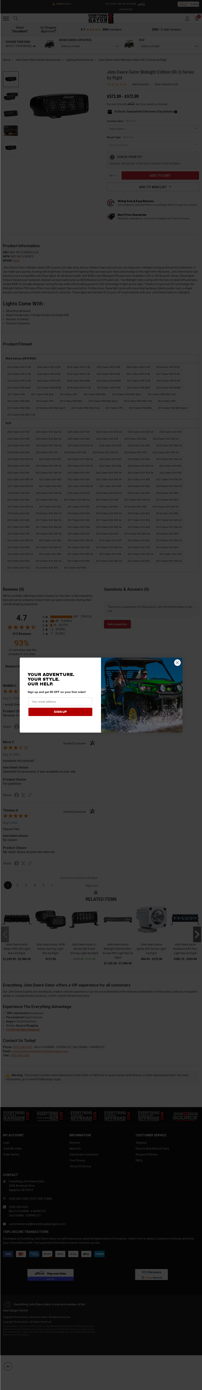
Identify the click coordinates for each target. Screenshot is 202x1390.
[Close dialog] (177, 662)
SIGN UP (60, 712)
